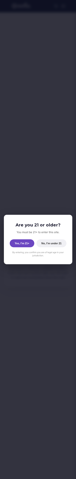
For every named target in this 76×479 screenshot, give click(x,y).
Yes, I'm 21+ (22, 243)
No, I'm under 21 (51, 243)
